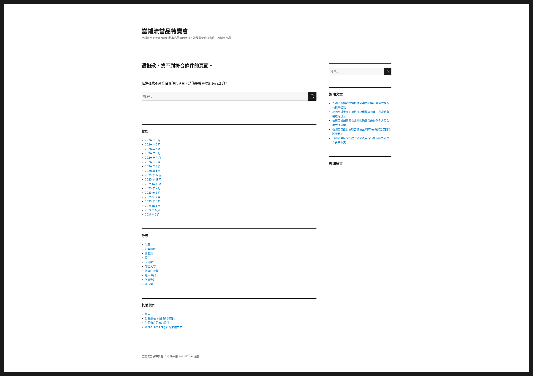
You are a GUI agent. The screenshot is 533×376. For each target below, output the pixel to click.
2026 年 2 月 (153, 166)
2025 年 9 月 (153, 188)
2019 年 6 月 (152, 210)
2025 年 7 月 (152, 197)
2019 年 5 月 (152, 214)
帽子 (147, 257)
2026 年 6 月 (153, 149)
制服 (147, 244)
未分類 (149, 262)
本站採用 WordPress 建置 (183, 356)
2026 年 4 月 (153, 157)
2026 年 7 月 (153, 144)
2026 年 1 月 (152, 171)
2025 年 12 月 (153, 175)
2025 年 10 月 (153, 184)
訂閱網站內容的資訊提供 (160, 318)
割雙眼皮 (150, 249)
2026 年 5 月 (153, 153)
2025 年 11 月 (153, 179)
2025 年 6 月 (153, 201)
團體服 (149, 253)
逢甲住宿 (150, 275)
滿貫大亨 (150, 266)
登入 (147, 314)
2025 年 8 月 (153, 192)
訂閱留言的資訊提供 (157, 323)
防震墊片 (150, 279)
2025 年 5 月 (152, 206)
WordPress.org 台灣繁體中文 (163, 327)
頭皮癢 (149, 284)
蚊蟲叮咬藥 (151, 271)
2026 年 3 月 (153, 162)
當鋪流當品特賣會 (165, 31)
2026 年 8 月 (153, 140)
